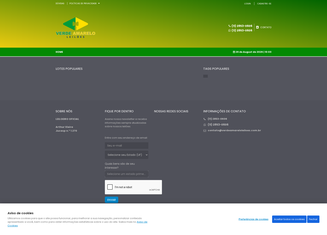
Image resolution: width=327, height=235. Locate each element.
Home (59, 52)
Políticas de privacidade (83, 3)
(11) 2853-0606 (242, 30)
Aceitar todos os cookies (289, 219)
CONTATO (265, 27)
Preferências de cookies (253, 219)
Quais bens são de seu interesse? (120, 166)
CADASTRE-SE (264, 3)
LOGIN (247, 3)
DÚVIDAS (60, 3)
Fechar (313, 219)
